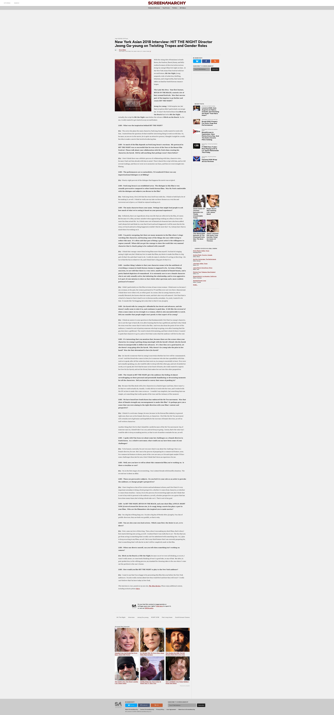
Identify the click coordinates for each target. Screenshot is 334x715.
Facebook (144, 705)
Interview (131, 617)
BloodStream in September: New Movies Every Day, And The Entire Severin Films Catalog (210, 136)
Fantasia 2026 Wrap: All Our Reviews (209, 160)
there (138, 589)
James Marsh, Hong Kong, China (202, 268)
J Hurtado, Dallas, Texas (200, 263)
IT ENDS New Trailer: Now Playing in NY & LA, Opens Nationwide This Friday (210, 149)
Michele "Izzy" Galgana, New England (204, 272)
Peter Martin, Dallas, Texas (201, 251)
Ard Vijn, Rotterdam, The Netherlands (204, 259)
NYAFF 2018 (155, 617)
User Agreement (171, 709)
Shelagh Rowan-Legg (199, 280)
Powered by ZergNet (185, 685)
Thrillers (174, 8)
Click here (159, 606)
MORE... (195, 285)
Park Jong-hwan (167, 617)
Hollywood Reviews (154, 8)
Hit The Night (121, 617)
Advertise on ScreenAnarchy (186, 709)
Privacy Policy (160, 709)
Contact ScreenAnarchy (147, 709)
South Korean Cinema (182, 617)
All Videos (183, 8)
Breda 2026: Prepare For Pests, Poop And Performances (209, 123)
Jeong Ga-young (142, 617)
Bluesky (132, 705)
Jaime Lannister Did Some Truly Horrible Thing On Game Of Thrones (213, 237)
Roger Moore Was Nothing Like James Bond (211, 211)
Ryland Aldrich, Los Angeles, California (204, 276)
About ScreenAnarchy (131, 709)
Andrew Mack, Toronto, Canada (202, 255)
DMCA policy (149, 608)
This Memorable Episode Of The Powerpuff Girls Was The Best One (199, 237)
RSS (157, 705)
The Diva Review (155, 586)
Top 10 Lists (166, 8)
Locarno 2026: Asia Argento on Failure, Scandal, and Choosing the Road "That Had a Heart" (210, 111)
